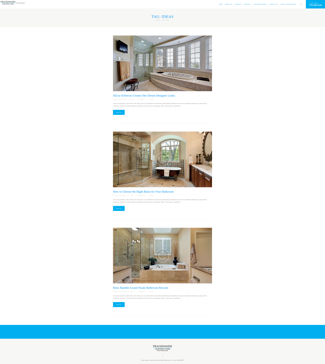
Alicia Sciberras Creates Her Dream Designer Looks (144, 95)
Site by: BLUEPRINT (178, 360)
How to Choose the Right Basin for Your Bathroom (143, 191)
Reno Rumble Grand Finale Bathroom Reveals (140, 287)
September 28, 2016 (126, 99)
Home (158, 20)
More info (118, 112)
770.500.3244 (315, 5)
